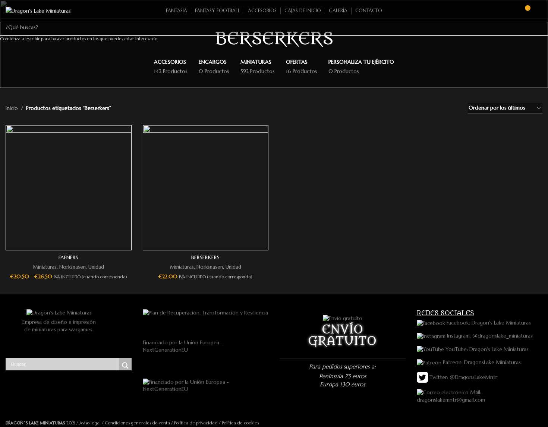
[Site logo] (38, 10)
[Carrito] (524, 10)
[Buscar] (510, 10)
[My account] (539, 10)
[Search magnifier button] (125, 365)
